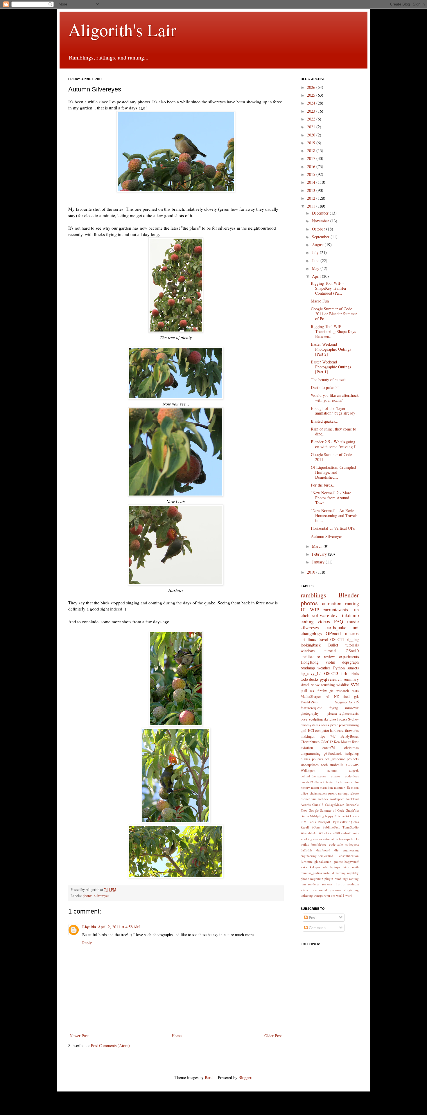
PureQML (324, 821)
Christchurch (310, 741)
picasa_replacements (343, 713)
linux (312, 639)
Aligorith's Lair (122, 29)
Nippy (329, 816)
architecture (310, 656)
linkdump (349, 615)
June (316, 260)
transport (320, 895)
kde (325, 867)
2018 (311, 150)
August (318, 244)
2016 (311, 166)
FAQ (338, 621)
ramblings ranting (347, 878)
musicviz (352, 707)
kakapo (315, 867)
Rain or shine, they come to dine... (333, 431)
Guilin (305, 816)
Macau (346, 741)
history (305, 787)
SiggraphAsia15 (347, 702)
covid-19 (307, 782)
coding (307, 621)
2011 (311, 206)
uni (356, 627)
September (321, 236)
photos (87, 895)
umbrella (337, 764)
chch (305, 615)
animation (331, 603)
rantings (343, 793)
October (319, 229)
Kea (337, 741)
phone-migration (312, 878)
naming (341, 873)
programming (349, 725)
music (353, 621)
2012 (311, 198)
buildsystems (310, 725)
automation (330, 839)
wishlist (342, 684)
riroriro (340, 884)
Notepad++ (341, 816)
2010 (311, 572)
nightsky (353, 873)
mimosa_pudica (311, 873)
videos (323, 621)
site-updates (310, 764)
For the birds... (323, 485)
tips (322, 736)
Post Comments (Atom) (110, 1045)
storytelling (351, 890)
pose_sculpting (312, 719)
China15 (318, 804)
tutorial (330, 650)
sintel (305, 684)
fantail (330, 782)
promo (332, 793)
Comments (317, 927)
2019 (311, 142)
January (319, 562)
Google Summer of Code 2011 (331, 457)
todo (304, 679)
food (346, 696)
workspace (337, 799)
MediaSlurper (311, 696)
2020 (311, 135)
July (316, 252)
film (356, 782)
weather (323, 668)
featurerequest (311, 707)
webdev (323, 799)
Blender (348, 594)
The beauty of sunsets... (330, 379)
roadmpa (353, 884)
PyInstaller (340, 821)
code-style (336, 844)
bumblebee (318, 844)
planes (305, 758)
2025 (311, 95)
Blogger (244, 1077)
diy (336, 850)
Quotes (354, 821)
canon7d (328, 747)
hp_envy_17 (311, 673)
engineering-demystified (317, 855)
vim (314, 799)
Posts (312, 917)
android (346, 833)
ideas (325, 725)
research (342, 690)
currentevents (335, 609)
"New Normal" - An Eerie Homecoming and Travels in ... (334, 515)
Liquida (89, 927)
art (303, 639)
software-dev (325, 615)
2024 (311, 103)
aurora (317, 839)
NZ (336, 696)
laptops (335, 867)
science (305, 890)
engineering (351, 850)
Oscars (354, 816)
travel (323, 639)
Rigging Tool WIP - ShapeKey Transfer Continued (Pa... (329, 288)
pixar (334, 725)
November (321, 221)
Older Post (273, 1035)
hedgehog (352, 753)
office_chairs (309, 793)
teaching (328, 684)
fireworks (352, 730)
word (348, 895)
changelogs (311, 633)
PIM (303, 821)
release (354, 793)
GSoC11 (337, 639)
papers (322, 793)
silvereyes (101, 895)
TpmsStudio (350, 827)
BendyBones (349, 736)
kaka (304, 867)
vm (333, 895)
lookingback (311, 645)
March (318, 546)
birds (355, 673)
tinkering (307, 895)
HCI (311, 730)
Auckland (352, 799)
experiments (349, 656)
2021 (311, 126)
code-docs (352, 776)
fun (355, 609)
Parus (312, 821)
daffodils (306, 850)
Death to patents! (325, 387)
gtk (356, 696)
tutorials (352, 645)
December (321, 213)
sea (315, 890)
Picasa (342, 719)
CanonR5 (352, 765)
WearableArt (309, 833)
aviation (307, 747)
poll (304, 690)
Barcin (210, 1077)
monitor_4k (342, 787)
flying (333, 707)
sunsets (353, 668)
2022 (311, 119)
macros (352, 633)
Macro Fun (320, 301)
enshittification (349, 855)
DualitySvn (309, 702)
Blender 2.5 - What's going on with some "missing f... (335, 444)
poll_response (335, 758)
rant (303, 884)
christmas (351, 747)
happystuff (352, 861)
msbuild (328, 873)
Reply (87, 942)
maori (315, 787)
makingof (308, 736)
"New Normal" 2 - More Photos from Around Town (331, 497)
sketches (330, 719)
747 (333, 736)
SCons (316, 827)
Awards (306, 804)
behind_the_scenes (313, 776)
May (316, 268)
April (317, 276)
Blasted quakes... (324, 421)
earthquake (336, 627)
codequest (352, 844)
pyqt (323, 679)
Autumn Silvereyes (326, 536)
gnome (338, 861)
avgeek (354, 770)
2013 (311, 190)
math (355, 867)
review (329, 656)
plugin (328, 878)
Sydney (353, 719)
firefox (322, 690)
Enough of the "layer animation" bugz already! (334, 411)
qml (303, 730)
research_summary (343, 679)
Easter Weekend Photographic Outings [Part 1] (331, 366)
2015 (311, 174)
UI (303, 609)
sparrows (335, 890)
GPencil (333, 633)
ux (312, 690)
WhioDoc (325, 833)
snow (315, 684)
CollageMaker (334, 804)
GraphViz (352, 810)
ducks (313, 679)
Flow (304, 810)
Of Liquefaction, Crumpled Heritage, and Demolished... (333, 472)
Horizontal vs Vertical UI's (333, 528)
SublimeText (331, 827)
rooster (305, 799)
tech (324, 764)
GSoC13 (331, 673)
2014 (311, 182)
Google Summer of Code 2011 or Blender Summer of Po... (334, 313)
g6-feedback (333, 753)
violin (330, 662)
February (320, 554)
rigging (353, 639)
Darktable (352, 804)
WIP (314, 609)
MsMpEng (317, 816)
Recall (305, 827)
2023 (311, 111)
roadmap (308, 668)
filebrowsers (344, 782)
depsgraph (350, 662)
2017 (311, 158)
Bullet (333, 645)
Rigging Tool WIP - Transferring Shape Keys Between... (333, 331)
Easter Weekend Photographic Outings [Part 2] (331, 349)
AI (327, 696)
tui (328, 895)
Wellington (308, 770)
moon (355, 787)
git (331, 690)
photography (310, 713)
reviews (327, 884)
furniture (307, 861)
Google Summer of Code (326, 810)
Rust (355, 741)
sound (323, 890)
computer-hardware (329, 730)
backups (344, 839)
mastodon (326, 787)
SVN (355, 684)
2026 (311, 87)
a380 (336, 833)
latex (346, 867)
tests (355, 690)
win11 (340, 895)
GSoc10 (352, 650)
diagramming (310, 753)
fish (344, 673)
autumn (332, 770)
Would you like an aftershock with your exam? (335, 397)
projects (353, 758)
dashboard (323, 850)
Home (177, 1035)
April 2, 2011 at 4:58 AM (119, 927)
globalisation (322, 861)
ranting (352, 603)
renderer (314, 884)
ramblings (313, 594)
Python (339, 668)
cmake (335, 776)
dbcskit (319, 782)
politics (317, 758)
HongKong (310, 662)
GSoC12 (327, 741)
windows (308, 650)
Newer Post (79, 1035)
